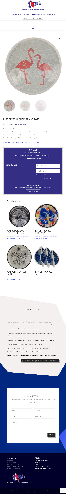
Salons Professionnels (12, 462)
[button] (60, 38)
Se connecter (48, 178)
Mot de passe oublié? (41, 174)
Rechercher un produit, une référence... (34, 18)
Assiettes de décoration (20, 124)
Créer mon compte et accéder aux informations (41, 361)
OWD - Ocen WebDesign (42, 490)
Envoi (51, 434)
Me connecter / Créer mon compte (44, 14)
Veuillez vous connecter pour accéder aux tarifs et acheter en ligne (21, 142)
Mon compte (17, 14)
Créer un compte (33, 191)
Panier (27, 14)
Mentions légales (36, 492)
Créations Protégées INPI (13, 464)
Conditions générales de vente (15, 466)
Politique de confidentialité (14, 468)
